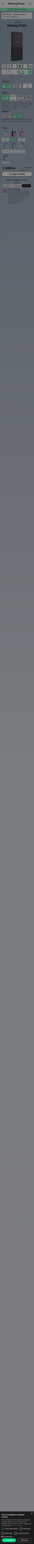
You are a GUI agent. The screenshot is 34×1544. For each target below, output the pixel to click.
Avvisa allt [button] (24, 1540)
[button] (17, 1537)
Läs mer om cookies (16, 1525)
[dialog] (17, 1527)
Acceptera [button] (9, 1540)
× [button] (32, 1513)
